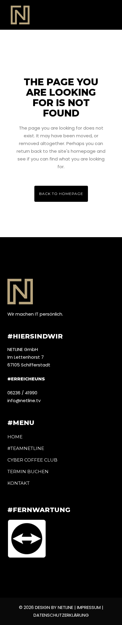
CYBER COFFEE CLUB (32, 460)
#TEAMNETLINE (25, 448)
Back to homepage (61, 193)
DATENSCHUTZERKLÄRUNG (61, 615)
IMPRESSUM (89, 607)
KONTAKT (18, 483)
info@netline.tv (24, 400)
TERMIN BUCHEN (28, 471)
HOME (15, 437)
